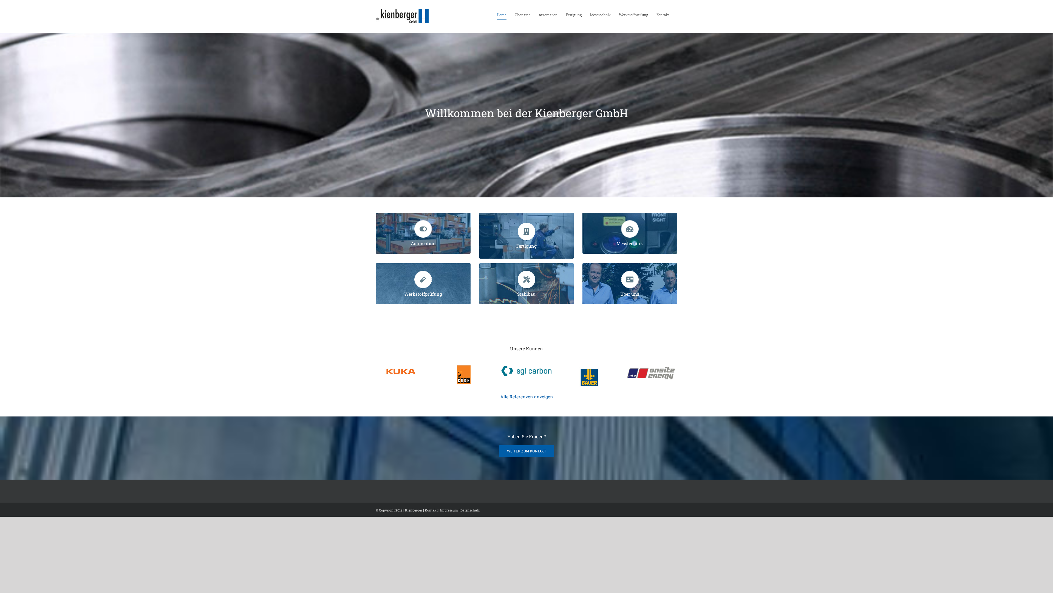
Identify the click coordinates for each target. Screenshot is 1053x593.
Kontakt (431, 510)
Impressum (449, 510)
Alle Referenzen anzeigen (526, 396)
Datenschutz (470, 510)
